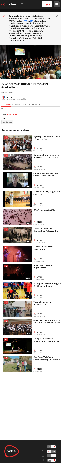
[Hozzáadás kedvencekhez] (17, 87)
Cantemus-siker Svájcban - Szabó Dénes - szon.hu (46, 174)
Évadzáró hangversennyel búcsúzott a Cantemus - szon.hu (46, 157)
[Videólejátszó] (30, 62)
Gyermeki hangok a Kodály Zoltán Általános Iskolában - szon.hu (46, 322)
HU (49, 447)
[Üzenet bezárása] (57, 16)
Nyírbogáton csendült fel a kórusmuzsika (46, 137)
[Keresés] (22, 4)
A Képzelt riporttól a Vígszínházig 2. (43, 266)
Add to (27, 104)
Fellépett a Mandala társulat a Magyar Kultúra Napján (46, 341)
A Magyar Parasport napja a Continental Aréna (47, 284)
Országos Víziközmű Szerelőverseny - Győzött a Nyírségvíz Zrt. (46, 359)
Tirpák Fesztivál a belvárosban (42, 303)
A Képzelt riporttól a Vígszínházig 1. (43, 248)
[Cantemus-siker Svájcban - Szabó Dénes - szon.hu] (17, 180)
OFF (49, 460)
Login (47, 4)
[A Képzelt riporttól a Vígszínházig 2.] (17, 272)
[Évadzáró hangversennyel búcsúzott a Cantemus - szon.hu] (17, 162)
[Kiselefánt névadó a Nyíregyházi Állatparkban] (17, 235)
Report (38, 104)
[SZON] (3, 98)
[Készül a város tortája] (17, 217)
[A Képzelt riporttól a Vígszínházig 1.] (17, 254)
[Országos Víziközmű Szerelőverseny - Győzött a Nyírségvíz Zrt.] (17, 364)
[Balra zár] (49, 455)
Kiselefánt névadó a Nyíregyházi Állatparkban (46, 229)
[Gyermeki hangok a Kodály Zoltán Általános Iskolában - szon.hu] (17, 327)
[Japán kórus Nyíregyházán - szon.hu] (17, 199)
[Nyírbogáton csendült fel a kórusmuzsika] (17, 143)
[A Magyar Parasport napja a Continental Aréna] (17, 290)
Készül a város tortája (44, 210)
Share (17, 104)
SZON (9, 97)
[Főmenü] (57, 4)
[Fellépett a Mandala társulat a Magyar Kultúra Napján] (17, 346)
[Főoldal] (8, 4)
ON (53, 451)
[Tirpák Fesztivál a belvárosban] (17, 309)
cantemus (7, 122)
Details (8, 104)
